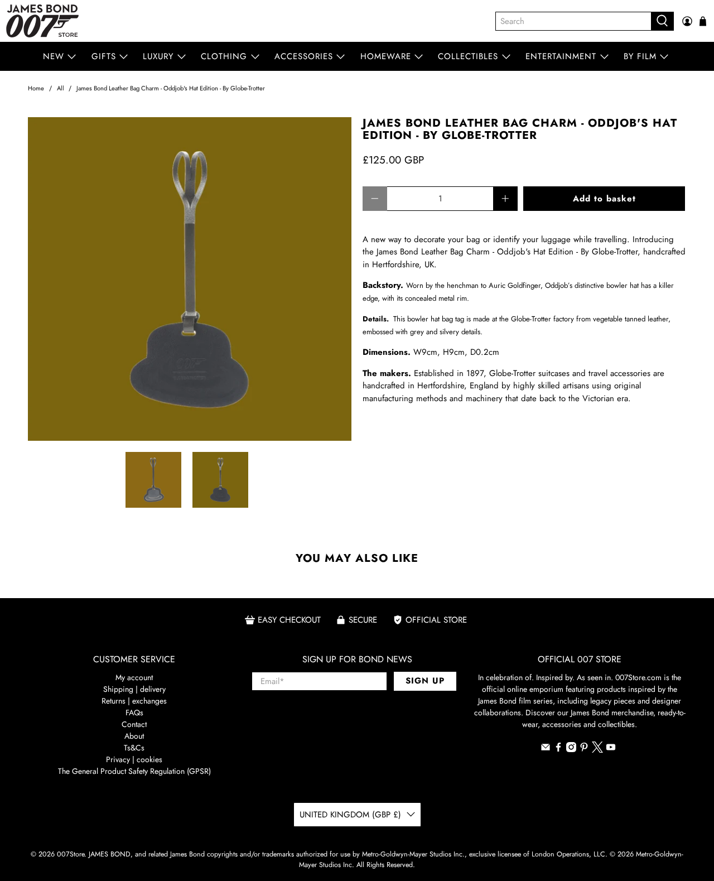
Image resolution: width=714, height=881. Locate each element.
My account (134, 677)
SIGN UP (425, 681)
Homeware (385, 56)
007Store (70, 854)
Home (36, 88)
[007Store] (42, 20)
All (60, 88)
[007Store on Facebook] (558, 749)
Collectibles (468, 56)
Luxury (158, 56)
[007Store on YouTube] (611, 749)
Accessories (303, 56)
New (53, 56)
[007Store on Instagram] (571, 749)
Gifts (103, 56)
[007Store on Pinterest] (584, 749)
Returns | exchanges (134, 700)
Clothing (224, 56)
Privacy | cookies (134, 759)
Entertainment (560, 56)
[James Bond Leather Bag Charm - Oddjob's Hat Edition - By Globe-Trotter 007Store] (189, 279)
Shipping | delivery (134, 689)
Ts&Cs (134, 747)
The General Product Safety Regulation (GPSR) (134, 771)
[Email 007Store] (546, 749)
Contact (134, 724)
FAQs (134, 712)
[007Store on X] (597, 749)
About (134, 736)
